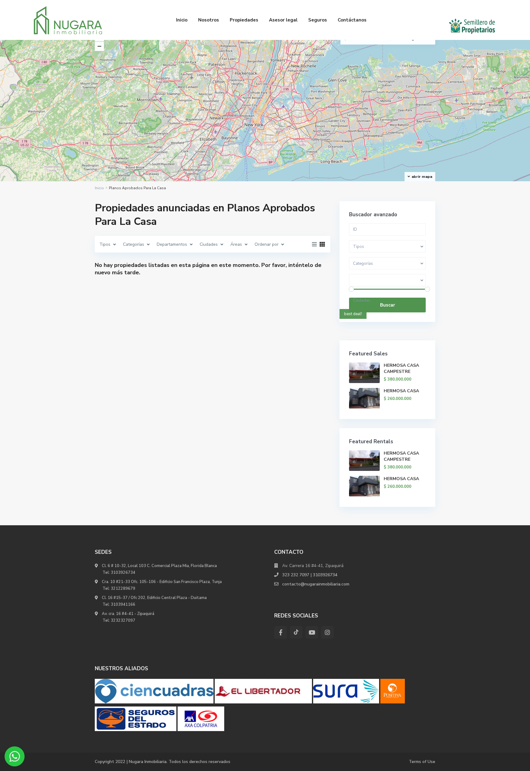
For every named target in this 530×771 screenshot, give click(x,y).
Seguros (317, 20)
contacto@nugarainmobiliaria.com (315, 584)
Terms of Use (422, 762)
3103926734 (123, 572)
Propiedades (244, 20)
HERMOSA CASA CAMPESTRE (401, 368)
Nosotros (208, 20)
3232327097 (123, 620)
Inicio (181, 20)
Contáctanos (352, 20)
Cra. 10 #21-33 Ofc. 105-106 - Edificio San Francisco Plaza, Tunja (161, 582)
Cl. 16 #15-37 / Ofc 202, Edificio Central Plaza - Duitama (154, 598)
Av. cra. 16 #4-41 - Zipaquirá (127, 613)
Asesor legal (283, 20)
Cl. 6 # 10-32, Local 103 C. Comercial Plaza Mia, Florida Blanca (159, 566)
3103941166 (123, 604)
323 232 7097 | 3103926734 (309, 575)
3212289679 (123, 588)
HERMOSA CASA (401, 391)
